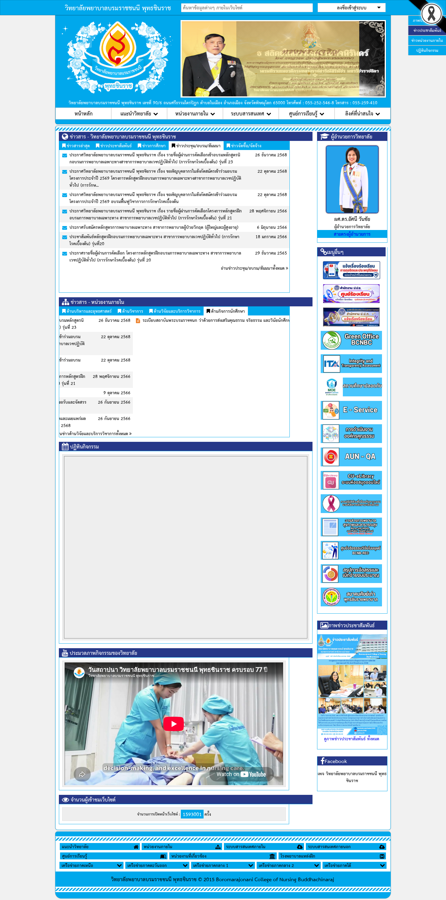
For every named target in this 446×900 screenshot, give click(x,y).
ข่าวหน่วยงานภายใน (427, 40)
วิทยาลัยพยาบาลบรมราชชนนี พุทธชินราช (118, 7)
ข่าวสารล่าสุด (78, 145)
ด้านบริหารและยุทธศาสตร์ (89, 311)
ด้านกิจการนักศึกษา (227, 311)
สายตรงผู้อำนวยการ (352, 234)
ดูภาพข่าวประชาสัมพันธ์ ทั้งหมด (351, 738)
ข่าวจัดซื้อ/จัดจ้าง (245, 145)
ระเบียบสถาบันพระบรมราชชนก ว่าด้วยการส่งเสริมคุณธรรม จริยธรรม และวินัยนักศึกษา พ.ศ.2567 (153, 320)
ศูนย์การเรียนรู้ (303, 113)
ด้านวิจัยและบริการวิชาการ (177, 311)
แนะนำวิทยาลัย (135, 113)
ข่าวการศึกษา (153, 145)
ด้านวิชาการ (132, 311)
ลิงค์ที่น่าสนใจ (359, 113)
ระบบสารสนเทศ (247, 113)
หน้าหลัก (84, 113)
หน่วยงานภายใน (191, 113)
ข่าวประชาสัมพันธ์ (115, 145)
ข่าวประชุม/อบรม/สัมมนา (198, 145)
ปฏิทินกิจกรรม (427, 50)
